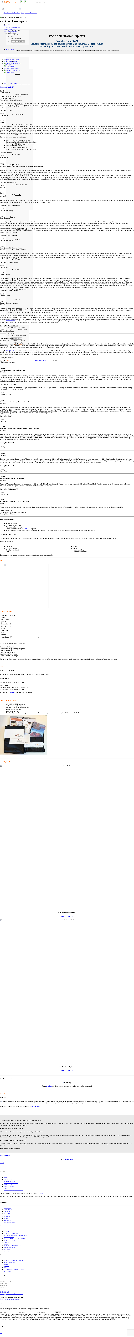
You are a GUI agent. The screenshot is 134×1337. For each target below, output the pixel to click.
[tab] (10, 83)
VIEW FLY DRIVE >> (67, 916)
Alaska (17, 74)
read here (49, 1086)
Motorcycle (8, 1213)
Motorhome (8, 1209)
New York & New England (12, 1245)
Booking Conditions (18, 40)
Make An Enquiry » (41, 360)
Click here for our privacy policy (10, 1299)
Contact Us (14, 34)
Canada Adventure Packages (14, 1269)
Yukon (6, 1267)
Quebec (17, 269)
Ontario (17, 259)
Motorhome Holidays (18, 327)
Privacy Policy (16, 38)
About (8, 24)
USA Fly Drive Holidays (9, 29)
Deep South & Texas (10, 1240)
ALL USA (6, 1251)
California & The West (22, 84)
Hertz (25, 529)
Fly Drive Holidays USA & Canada (12, 27)
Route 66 (7, 1216)
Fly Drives (14, 325)
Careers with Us (9, 1181)
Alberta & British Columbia (13, 1260)
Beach (6, 1218)
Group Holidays (9, 1222)
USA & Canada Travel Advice (13, 1190)
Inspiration (8, 1184)
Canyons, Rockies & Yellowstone (15, 1235)
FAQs (12, 36)
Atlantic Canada (20, 249)
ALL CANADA (8, 1271)
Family (13, 333)
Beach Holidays (16, 338)
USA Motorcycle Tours (18, 335)
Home (5, 25)
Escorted (7, 1211)
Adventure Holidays (18, 340)
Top (1, 1333)
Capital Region (20, 114)
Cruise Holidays (16, 337)
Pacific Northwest (21, 184)
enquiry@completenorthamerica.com (11, 1294)
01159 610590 (11, 692)
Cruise (6, 1215)
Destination (10, 49)
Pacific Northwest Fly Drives (10, 31)
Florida (17, 154)
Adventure (7, 1220)
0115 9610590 (69, 1159)
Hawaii (17, 164)
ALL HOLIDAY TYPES (17, 342)
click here (43, 1193)
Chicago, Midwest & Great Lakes (15, 1238)
